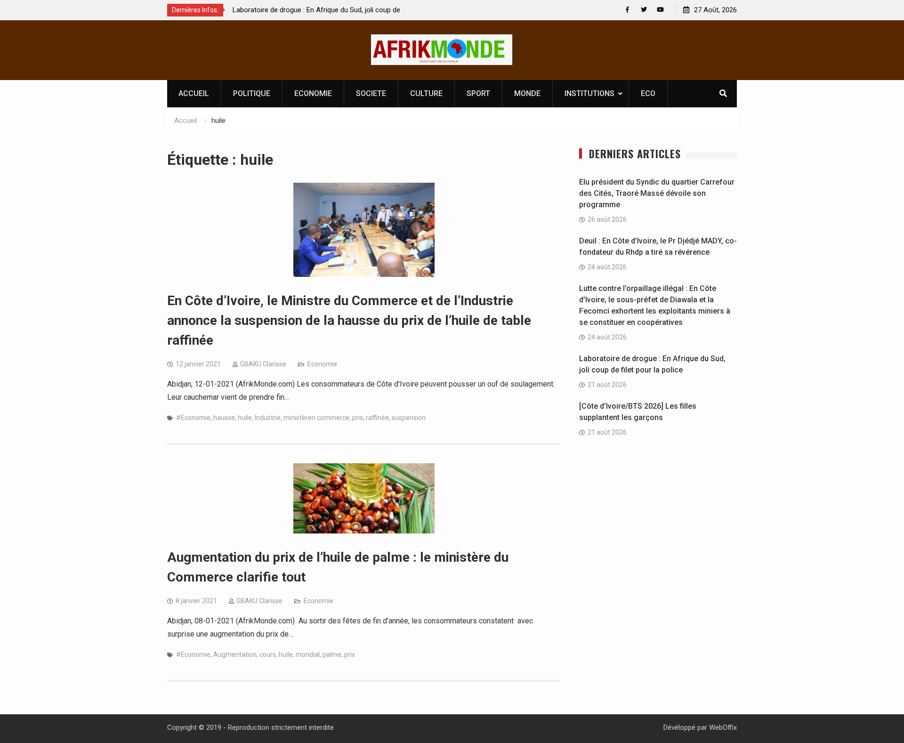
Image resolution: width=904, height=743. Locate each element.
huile (245, 417)
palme (332, 654)
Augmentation (235, 654)
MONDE (527, 93)
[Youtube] (660, 9)
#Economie (193, 417)
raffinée (377, 417)
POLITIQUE (251, 93)
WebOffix (723, 727)
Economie (322, 364)
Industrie (268, 417)
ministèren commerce (316, 417)
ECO (648, 93)
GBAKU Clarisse (263, 364)
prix (357, 417)
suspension (409, 417)
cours (267, 654)
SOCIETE (371, 93)
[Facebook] (627, 9)
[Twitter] (644, 9)
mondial (308, 654)
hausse (224, 417)
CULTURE (426, 93)
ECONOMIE (313, 93)
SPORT (478, 93)
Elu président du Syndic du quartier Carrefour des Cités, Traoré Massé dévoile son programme (656, 193)
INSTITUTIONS (589, 93)
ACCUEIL (193, 93)
